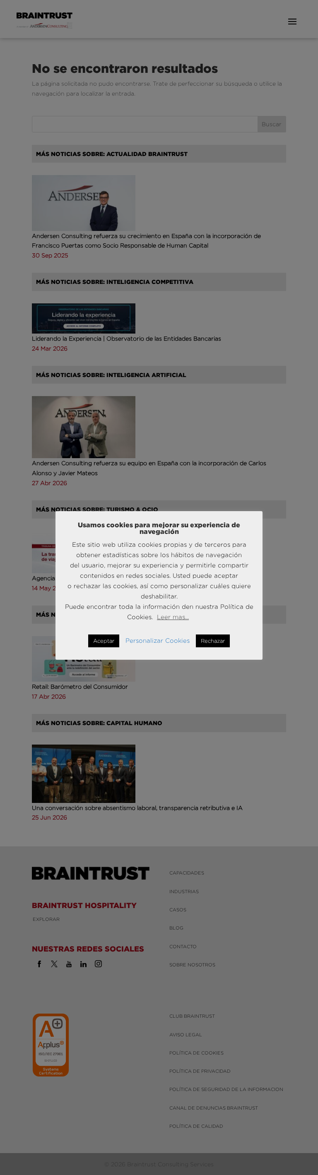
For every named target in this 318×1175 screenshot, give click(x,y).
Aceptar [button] (103, 641)
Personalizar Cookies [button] (157, 640)
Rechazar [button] (213, 641)
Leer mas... (173, 617)
